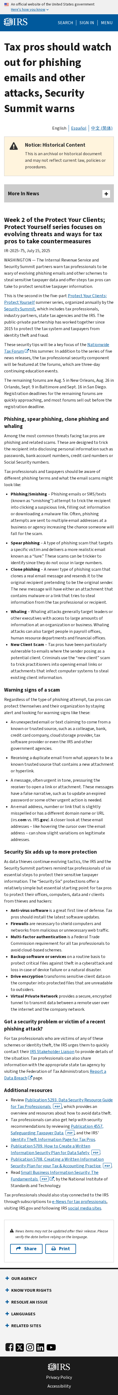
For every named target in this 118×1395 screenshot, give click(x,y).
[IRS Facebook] (9, 1346)
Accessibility (59, 1386)
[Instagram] (30, 1346)
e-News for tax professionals (79, 1201)
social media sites (84, 1208)
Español (78, 128)
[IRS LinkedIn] (40, 1346)
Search (65, 23)
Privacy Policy (59, 1377)
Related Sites (26, 1326)
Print (64, 1249)
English (59, 128)
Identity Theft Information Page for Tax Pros (53, 1139)
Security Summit (19, 309)
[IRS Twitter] (20, 1346)
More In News (23, 193)
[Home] (15, 21)
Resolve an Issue (29, 1302)
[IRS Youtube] (51, 1346)
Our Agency (24, 1278)
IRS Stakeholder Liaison (52, 1051)
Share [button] (30, 1249)
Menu (107, 23)
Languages (23, 1314)
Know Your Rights (31, 1290)
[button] (87, 23)
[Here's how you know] (59, 7)
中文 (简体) (102, 128)
